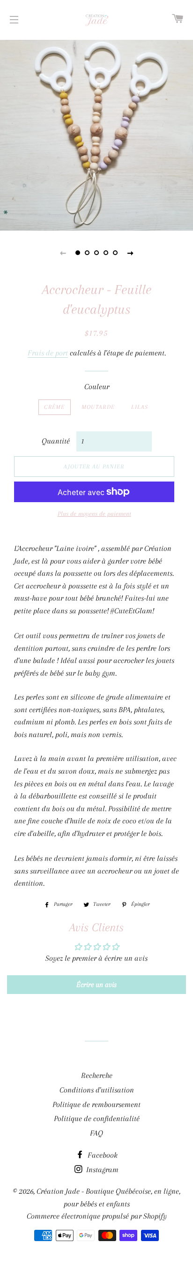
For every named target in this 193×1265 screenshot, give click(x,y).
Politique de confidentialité (97, 1118)
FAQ (96, 1133)
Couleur (96, 386)
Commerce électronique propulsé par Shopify (97, 1216)
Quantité (56, 441)
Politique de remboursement (96, 1104)
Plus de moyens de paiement (94, 513)
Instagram (101, 1169)
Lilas (139, 407)
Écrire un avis (96, 984)
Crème (54, 407)
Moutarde (98, 407)
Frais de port (48, 352)
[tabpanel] (96, 134)
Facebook (102, 1155)
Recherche (96, 1075)
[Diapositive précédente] (62, 252)
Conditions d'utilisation (96, 1089)
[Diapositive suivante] (130, 252)
